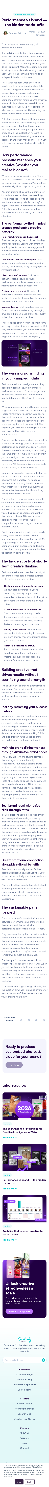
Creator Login (24, 1403)
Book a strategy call (19, 1311)
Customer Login (24, 1374)
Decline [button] (29, 1482)
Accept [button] (19, 1482)
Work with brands (24, 1408)
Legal (24, 1443)
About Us (24, 1432)
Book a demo (25, 1389)
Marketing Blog (25, 1379)
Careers (24, 1437)
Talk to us (14, 1065)
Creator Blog (24, 1413)
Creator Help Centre (24, 1418)
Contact (24, 1448)
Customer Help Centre (24, 1384)
